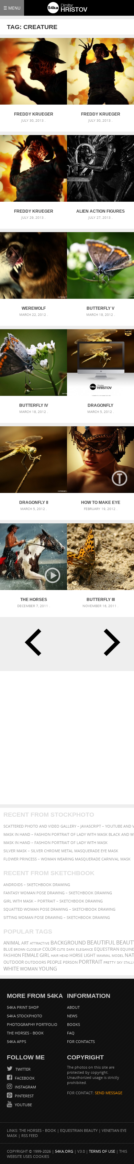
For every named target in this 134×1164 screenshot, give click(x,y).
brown (19, 949)
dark (70, 949)
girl (45, 955)
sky (120, 962)
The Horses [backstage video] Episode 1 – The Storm (33, 599)
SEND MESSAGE (108, 1092)
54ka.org (64, 1151)
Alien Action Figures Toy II (100, 211)
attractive (39, 943)
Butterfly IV (33, 405)
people (54, 962)
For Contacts (81, 1041)
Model (118, 955)
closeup (33, 949)
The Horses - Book (25, 1032)
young (48, 968)
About (73, 1007)
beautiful (101, 942)
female (30, 955)
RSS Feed (29, 1135)
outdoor (13, 962)
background (68, 942)
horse (76, 955)
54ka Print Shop (23, 1007)
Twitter (22, 1069)
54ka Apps (16, 1041)
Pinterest (24, 1095)
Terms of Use (102, 1151)
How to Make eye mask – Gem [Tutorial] (100, 502)
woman (29, 969)
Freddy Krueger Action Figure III (33, 114)
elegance (84, 949)
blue (8, 949)
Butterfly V (100, 308)
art (25, 943)
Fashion (12, 955)
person (70, 962)
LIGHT (90, 955)
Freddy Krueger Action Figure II (100, 114)
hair (54, 955)
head (63, 955)
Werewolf (34, 308)
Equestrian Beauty (79, 1130)
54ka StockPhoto (24, 1015)
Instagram (25, 1086)
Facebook (24, 1078)
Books (73, 1024)
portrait (90, 961)
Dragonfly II (33, 502)
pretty (109, 962)
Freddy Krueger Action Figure (33, 211)
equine (127, 949)
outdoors (35, 962)
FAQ (71, 1032)
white (11, 968)
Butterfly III (101, 599)
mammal (104, 955)
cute (61, 949)
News (72, 1015)
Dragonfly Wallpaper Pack (100, 405)
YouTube (23, 1104)
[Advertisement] (67, 737)
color (49, 949)
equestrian (106, 949)
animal (11, 943)
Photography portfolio (32, 1024)
